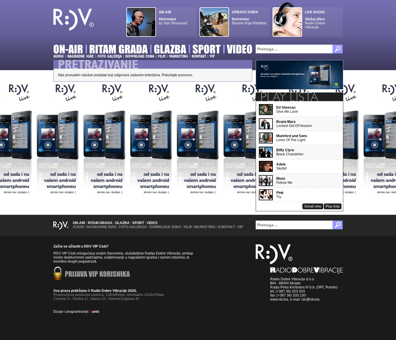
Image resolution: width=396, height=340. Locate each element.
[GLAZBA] (170, 50)
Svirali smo (312, 206)
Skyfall (281, 166)
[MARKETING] (178, 56)
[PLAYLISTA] (289, 97)
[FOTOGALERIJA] (109, 56)
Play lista (333, 206)
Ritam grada (100, 223)
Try (280, 195)
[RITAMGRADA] (118, 50)
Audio (78, 227)
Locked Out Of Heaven (294, 124)
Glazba (122, 223)
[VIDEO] (240, 50)
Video (152, 223)
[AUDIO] (58, 56)
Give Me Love (287, 110)
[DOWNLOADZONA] (139, 56)
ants (94, 312)
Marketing (204, 227)
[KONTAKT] (199, 56)
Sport (138, 223)
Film (188, 227)
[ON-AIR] (68, 50)
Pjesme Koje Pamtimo (249, 17)
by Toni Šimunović (173, 17)
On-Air (79, 223)
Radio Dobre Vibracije (315, 19)
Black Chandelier (290, 152)
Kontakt (226, 227)
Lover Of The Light (291, 138)
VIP (240, 227)
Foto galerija (133, 227)
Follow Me (284, 181)
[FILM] (162, 56)
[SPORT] (206, 50)
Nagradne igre (102, 227)
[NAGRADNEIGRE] (80, 56)
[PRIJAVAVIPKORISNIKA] (97, 274)
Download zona (165, 227)
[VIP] (212, 56)
